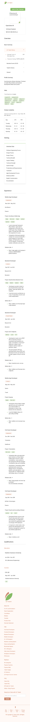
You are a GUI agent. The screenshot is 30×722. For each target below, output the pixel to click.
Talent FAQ (7, 683)
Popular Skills (7, 667)
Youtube (6, 618)
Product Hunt (7, 620)
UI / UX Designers (8, 639)
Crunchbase (7, 613)
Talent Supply (7, 669)
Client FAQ (6, 681)
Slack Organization (8, 611)
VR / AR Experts (8, 648)
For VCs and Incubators (9, 608)
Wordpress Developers (9, 653)
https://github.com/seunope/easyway (17, 421)
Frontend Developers (9, 632)
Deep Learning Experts (9, 644)
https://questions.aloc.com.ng (16, 363)
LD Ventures (7, 672)
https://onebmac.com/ (14, 537)
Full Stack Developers (9, 629)
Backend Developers (9, 634)
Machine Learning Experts (10, 641)
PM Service (6, 656)
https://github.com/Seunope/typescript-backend (17, 304)
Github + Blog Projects (9, 688)
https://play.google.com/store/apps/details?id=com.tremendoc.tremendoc (17, 482)
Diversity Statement (8, 623)
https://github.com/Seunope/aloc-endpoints (17, 370)
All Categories (7, 662)
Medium (6, 615)
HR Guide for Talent (9, 686)
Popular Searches (8, 665)
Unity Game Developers (9, 651)
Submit (7, 698)
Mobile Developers (8, 636)
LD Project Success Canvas (10, 674)
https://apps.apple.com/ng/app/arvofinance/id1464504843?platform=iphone (17, 252)
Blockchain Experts (8, 646)
